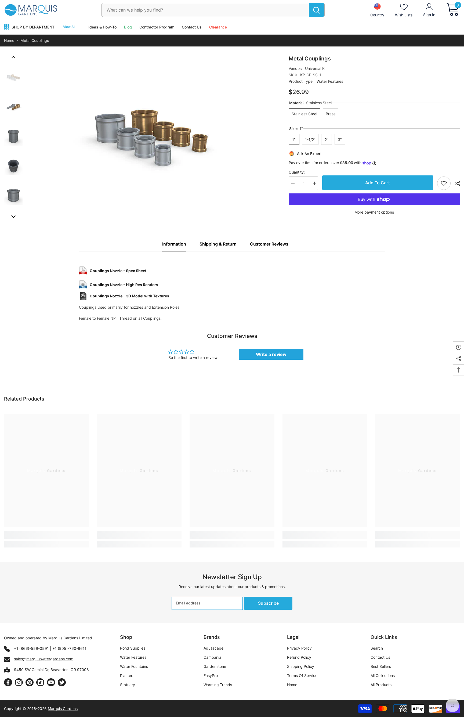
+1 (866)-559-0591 (31, 648)
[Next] (13, 216)
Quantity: (297, 172)
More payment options (374, 212)
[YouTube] (51, 682)
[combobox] (205, 10)
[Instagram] (19, 682)
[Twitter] (62, 682)
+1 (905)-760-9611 (69, 648)
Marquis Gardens (63, 708)
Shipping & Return (218, 244)
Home (9, 40)
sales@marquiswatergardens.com (43, 659)
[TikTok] (40, 682)
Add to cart (376, 182)
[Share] (455, 183)
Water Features (330, 81)
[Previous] (13, 57)
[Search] (213, 10)
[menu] (6, 27)
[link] (46, 535)
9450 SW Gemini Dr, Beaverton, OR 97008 (51, 669)
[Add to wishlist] (444, 183)
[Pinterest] (30, 682)
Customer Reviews (269, 244)
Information (174, 244)
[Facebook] (8, 682)
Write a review (271, 354)
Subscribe (268, 603)
